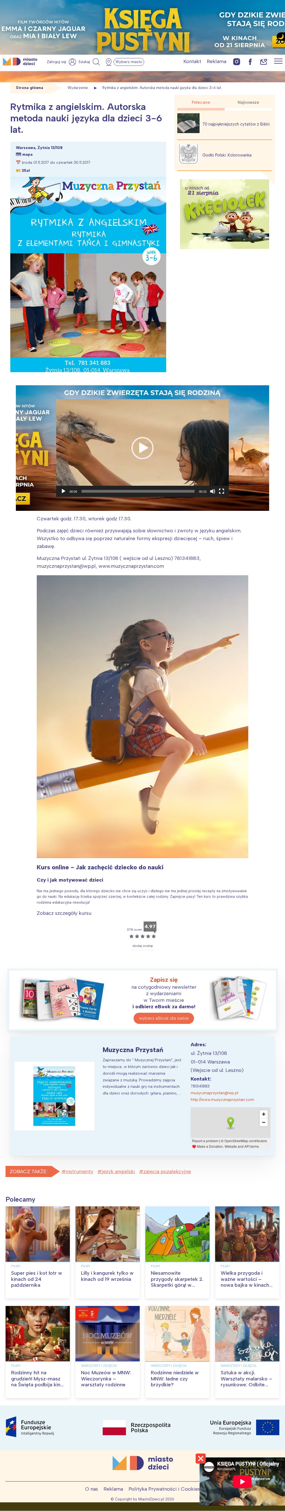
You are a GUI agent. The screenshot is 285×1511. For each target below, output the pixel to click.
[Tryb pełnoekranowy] (221, 491)
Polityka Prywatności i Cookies (164, 1489)
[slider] (138, 491)
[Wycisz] (212, 491)
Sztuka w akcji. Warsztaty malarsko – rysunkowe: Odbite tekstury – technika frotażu (246, 1385)
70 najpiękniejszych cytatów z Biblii (236, 124)
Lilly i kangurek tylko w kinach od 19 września (107, 1276)
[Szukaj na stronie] (89, 62)
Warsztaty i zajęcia (99, 1366)
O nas (91, 1489)
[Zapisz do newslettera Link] (264, 61)
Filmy (15, 1266)
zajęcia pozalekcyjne (167, 1171)
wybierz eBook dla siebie (164, 1018)
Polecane (201, 102)
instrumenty (79, 1171)
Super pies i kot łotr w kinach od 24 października (36, 1279)
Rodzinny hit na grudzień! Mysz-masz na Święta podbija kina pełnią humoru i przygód (37, 1385)
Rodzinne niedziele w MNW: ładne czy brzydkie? (175, 1379)
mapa (27, 154)
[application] (142, 448)
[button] (142, 448)
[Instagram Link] (237, 61)
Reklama (216, 61)
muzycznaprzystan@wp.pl (214, 1093)
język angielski (118, 1171)
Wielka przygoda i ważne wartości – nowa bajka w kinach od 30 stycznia (245, 1282)
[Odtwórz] (63, 491)
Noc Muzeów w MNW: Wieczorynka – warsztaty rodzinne (106, 1379)
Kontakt (192, 61)
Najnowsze (248, 102)
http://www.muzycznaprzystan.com (222, 1099)
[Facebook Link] (250, 61)
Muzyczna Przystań (133, 1050)
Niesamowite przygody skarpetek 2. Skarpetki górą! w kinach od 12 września (177, 1282)
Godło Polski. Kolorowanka (227, 155)
